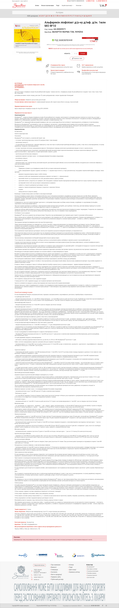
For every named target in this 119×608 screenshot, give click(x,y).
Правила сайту (56, 577)
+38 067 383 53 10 (102, 1)
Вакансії (53, 567)
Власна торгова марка (47, 5)
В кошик (83, 53)
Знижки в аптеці (74, 572)
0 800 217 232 (90, 1)
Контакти (54, 572)
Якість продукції (56, 574)
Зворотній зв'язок (39, 565)
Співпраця (54, 569)
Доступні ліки (90, 577)
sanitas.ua (36, 579)
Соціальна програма (92, 571)
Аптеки (37, 5)
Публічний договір (57, 579)
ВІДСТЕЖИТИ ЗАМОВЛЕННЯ (76, 1)
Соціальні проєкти (92, 575)
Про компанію (55, 565)
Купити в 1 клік (78, 58)
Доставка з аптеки (92, 569)
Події (57, 5)
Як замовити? (90, 566)
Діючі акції (72, 569)
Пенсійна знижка (91, 573)
